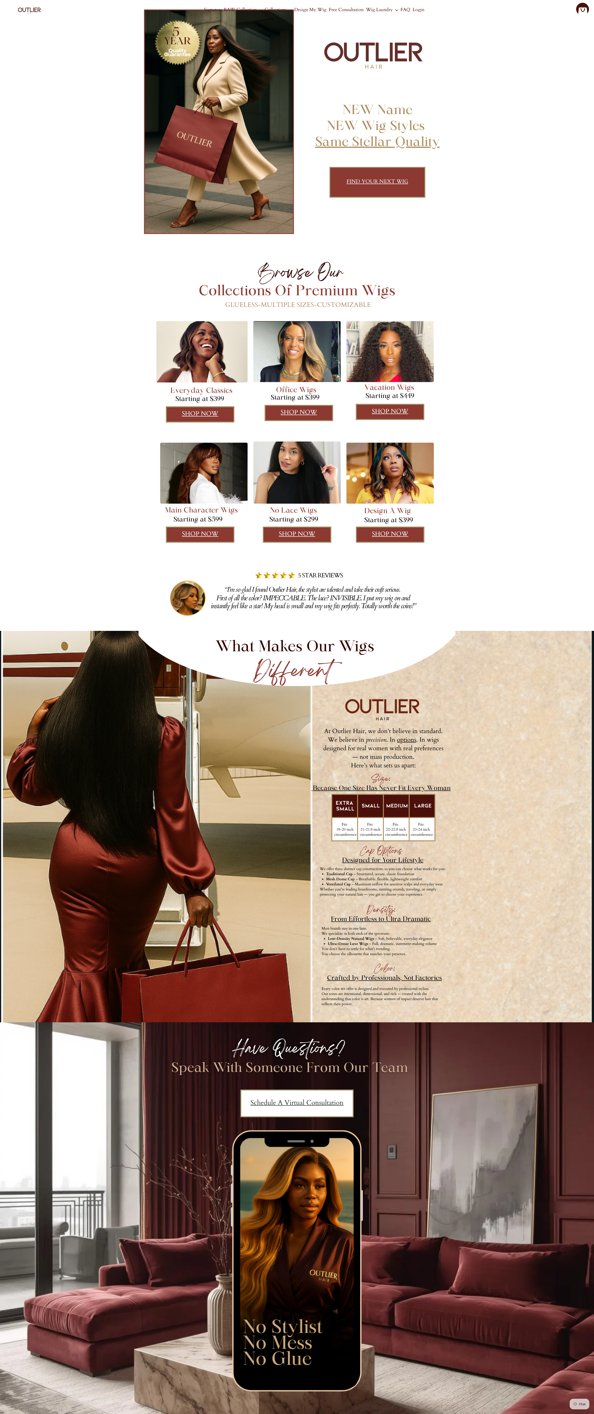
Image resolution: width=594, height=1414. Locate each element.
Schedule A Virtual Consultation (297, 1102)
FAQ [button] (405, 9)
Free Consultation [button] (346, 9)
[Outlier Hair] (29, 9)
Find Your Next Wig (377, 181)
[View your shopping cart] (583, 10)
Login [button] (418, 9)
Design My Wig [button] (310, 9)
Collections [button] (276, 9)
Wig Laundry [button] (380, 9)
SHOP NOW (200, 414)
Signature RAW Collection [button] (231, 9)
